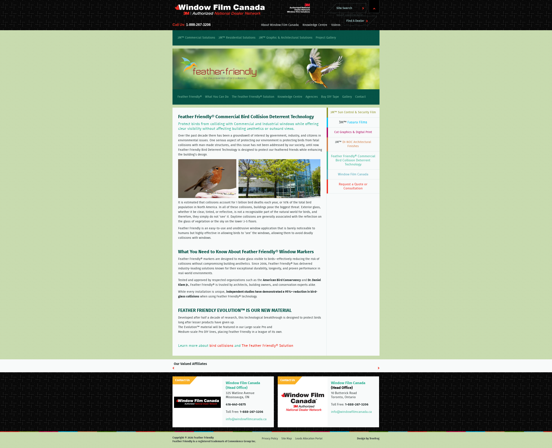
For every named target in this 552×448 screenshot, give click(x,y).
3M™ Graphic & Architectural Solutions (285, 37)
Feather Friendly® (189, 96)
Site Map (286, 438)
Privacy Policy (270, 438)
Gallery (347, 96)
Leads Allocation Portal (308, 438)
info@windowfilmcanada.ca (246, 419)
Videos (335, 25)
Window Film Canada (353, 174)
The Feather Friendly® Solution (253, 96)
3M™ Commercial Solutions (196, 37)
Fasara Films (353, 122)
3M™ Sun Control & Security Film (353, 112)
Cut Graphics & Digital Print (353, 132)
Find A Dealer (355, 20)
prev (173, 368)
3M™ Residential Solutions (237, 37)
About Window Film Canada (280, 25)
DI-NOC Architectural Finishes (353, 144)
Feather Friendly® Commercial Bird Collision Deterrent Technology (353, 160)
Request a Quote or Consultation (353, 186)
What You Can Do (217, 96)
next (379, 368)
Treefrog (374, 438)
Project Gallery (326, 37)
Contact (360, 96)
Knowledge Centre (315, 25)
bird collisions (221, 345)
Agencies (312, 96)
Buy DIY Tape (330, 96)
